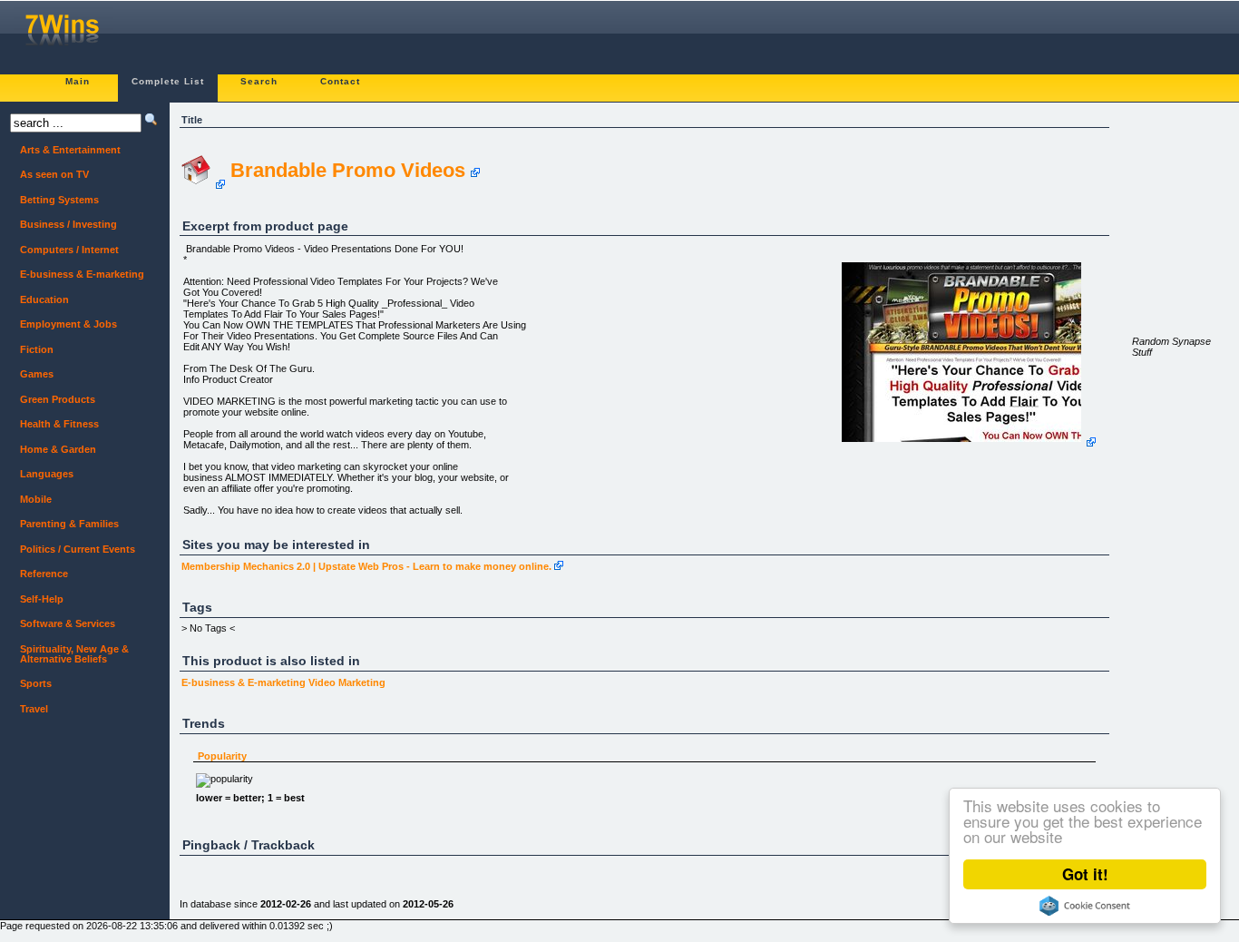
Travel (34, 708)
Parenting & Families (69, 523)
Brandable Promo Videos (347, 170)
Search (259, 81)
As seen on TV (54, 174)
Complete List (168, 81)
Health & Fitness (59, 423)
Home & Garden (58, 449)
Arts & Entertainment (70, 149)
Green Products (57, 399)
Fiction (37, 349)
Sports (36, 683)
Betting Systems (59, 199)
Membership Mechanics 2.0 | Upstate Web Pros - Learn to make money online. (366, 566)
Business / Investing (68, 224)
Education (44, 299)
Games (37, 373)
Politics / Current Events (77, 549)
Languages (46, 473)
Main (77, 81)
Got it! (1085, 874)
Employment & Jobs (68, 324)
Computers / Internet (69, 249)
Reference (44, 573)
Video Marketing (346, 682)
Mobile (36, 499)
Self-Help (41, 599)
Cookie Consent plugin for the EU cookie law (1084, 906)
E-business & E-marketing (243, 682)
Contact (340, 81)
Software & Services (67, 623)
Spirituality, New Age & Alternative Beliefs (74, 653)
